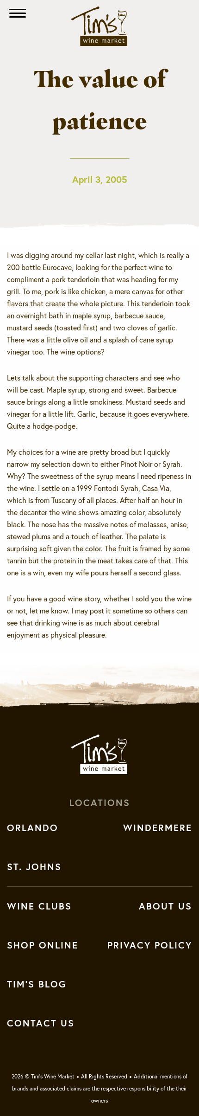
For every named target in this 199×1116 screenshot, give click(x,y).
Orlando (32, 827)
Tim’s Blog (36, 984)
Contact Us (41, 1023)
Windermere (157, 827)
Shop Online (42, 945)
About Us (165, 906)
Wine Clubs (39, 906)
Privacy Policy (149, 945)
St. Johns (34, 866)
